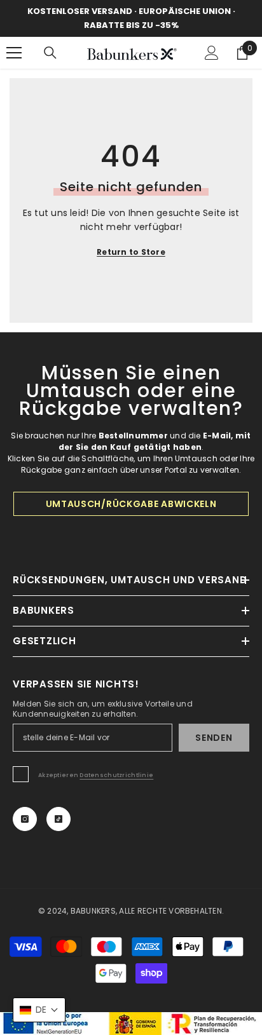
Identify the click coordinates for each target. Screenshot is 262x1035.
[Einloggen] (212, 53)
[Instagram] (25, 819)
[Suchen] (50, 52)
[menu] (14, 52)
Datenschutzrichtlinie (116, 775)
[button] (39, 1010)
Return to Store (131, 252)
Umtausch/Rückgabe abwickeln (131, 503)
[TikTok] (58, 819)
